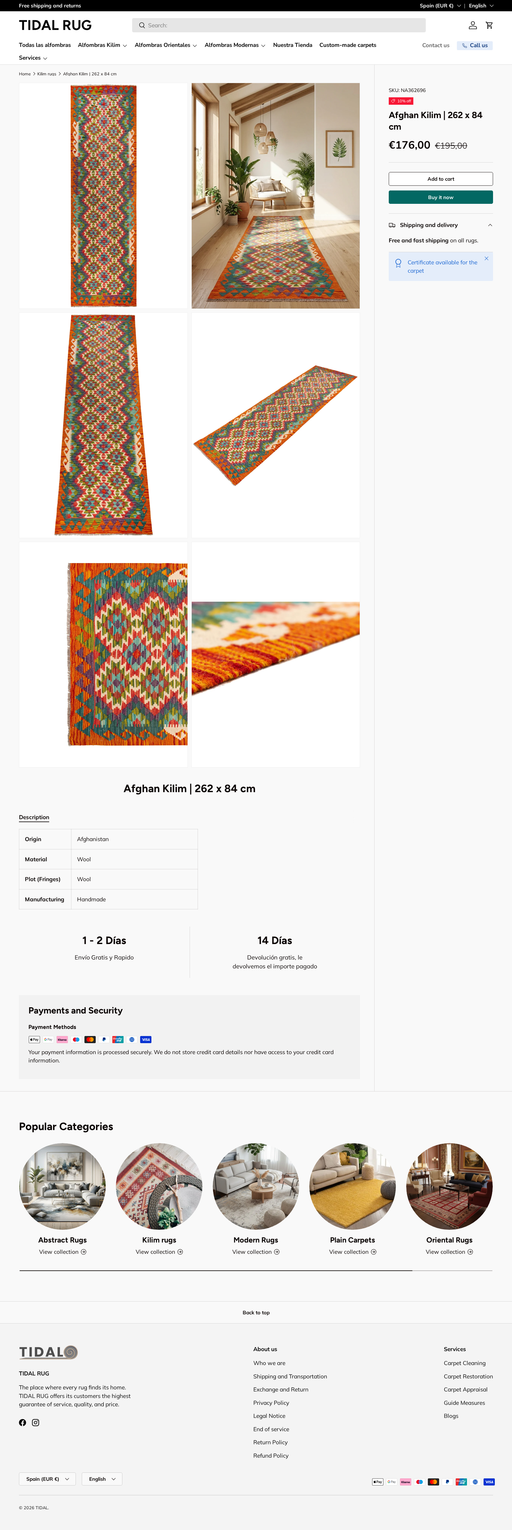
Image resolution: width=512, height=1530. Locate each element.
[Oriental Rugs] (449, 1186)
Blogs (451, 1416)
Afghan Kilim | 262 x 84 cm (90, 74)
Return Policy (270, 1442)
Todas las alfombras (45, 45)
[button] (489, 25)
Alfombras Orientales (162, 45)
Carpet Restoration (468, 1376)
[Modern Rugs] (256, 1186)
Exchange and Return (280, 1389)
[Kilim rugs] (159, 1186)
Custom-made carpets (347, 45)
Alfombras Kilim (99, 45)
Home (25, 74)
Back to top (256, 1312)
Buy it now (441, 197)
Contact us (435, 45)
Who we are (269, 1363)
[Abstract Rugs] (62, 1186)
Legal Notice (269, 1416)
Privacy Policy (271, 1402)
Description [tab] (34, 817)
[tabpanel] (189, 869)
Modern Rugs (255, 1240)
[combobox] (279, 25)
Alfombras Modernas (232, 45)
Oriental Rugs (449, 1240)
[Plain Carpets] (352, 1186)
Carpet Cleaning (465, 1363)
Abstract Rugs (62, 1240)
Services (30, 58)
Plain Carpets (352, 1240)
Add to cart (441, 179)
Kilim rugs (46, 74)
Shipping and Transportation (290, 1376)
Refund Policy (271, 1455)
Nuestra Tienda (292, 45)
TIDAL (42, 1507)
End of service (271, 1429)
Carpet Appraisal (466, 1389)
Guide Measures (464, 1402)
